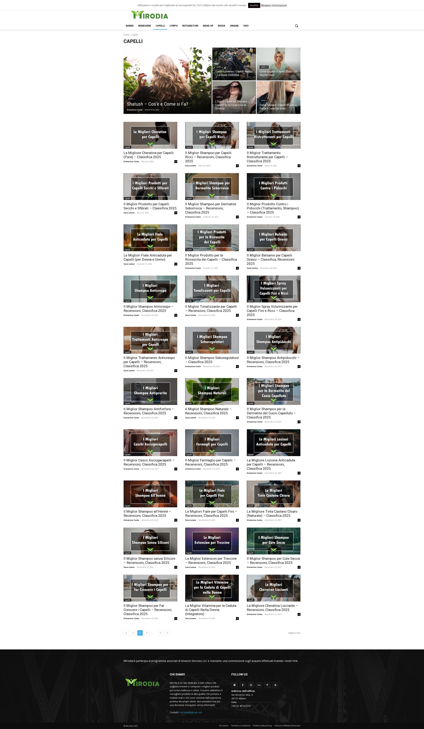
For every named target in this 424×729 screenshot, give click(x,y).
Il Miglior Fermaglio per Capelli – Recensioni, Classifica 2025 (210, 462)
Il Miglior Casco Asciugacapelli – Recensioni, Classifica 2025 (149, 462)
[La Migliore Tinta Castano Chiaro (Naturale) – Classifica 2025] (273, 493)
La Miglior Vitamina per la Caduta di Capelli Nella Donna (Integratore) (210, 610)
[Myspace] (259, 685)
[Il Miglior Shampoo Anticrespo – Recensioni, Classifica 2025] (150, 289)
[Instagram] (251, 685)
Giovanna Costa (131, 161)
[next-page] (167, 633)
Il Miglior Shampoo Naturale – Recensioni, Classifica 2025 (208, 411)
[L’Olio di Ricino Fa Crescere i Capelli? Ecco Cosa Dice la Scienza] (234, 97)
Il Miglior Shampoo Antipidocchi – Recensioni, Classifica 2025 (273, 360)
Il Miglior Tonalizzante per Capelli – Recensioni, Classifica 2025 (211, 309)
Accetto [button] (254, 5)
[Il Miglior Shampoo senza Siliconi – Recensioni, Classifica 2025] (150, 541)
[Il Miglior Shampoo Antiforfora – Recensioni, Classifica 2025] (150, 391)
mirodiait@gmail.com (191, 712)
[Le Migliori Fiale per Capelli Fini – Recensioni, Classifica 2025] (212, 493)
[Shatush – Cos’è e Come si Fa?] (168, 81)
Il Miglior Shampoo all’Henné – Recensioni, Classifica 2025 (147, 513)
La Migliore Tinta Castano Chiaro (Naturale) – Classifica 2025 (272, 513)
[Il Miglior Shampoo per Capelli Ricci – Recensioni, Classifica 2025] (212, 135)
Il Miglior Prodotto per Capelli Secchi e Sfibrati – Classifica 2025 (150, 206)
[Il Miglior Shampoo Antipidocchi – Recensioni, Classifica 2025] (273, 340)
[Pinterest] (267, 685)
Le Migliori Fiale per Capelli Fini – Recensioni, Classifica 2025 (211, 513)
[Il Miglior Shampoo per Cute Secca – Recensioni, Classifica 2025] (273, 541)
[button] (296, 26)
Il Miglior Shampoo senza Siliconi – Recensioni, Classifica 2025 (149, 561)
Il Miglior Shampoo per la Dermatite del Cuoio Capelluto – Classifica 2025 (271, 413)
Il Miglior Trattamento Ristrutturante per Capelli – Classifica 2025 (267, 157)
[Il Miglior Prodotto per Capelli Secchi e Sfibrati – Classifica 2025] (150, 186)
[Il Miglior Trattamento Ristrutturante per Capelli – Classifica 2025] (273, 135)
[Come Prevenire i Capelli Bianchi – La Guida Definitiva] (234, 64)
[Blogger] (234, 685)
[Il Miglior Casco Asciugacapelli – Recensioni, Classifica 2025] (150, 442)
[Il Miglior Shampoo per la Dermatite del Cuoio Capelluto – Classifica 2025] (273, 391)
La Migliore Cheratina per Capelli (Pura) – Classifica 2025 (149, 155)
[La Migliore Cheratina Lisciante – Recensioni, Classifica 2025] (273, 588)
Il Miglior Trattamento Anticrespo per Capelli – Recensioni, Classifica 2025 (149, 362)
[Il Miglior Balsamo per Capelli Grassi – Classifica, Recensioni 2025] (273, 237)
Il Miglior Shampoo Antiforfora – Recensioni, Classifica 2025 (149, 411)
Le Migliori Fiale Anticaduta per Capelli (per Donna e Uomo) (148, 257)
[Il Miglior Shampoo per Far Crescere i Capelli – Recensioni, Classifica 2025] (150, 588)
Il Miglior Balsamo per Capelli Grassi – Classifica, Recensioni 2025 (270, 259)
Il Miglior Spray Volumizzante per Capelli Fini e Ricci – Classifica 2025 (272, 311)
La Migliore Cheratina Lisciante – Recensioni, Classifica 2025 (272, 608)
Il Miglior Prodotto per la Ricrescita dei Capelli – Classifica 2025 (211, 259)
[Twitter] (275, 685)
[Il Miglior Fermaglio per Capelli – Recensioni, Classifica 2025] (212, 442)
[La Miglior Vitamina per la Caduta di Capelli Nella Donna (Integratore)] (212, 588)
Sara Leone (190, 165)
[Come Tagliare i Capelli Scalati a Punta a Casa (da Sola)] (278, 97)
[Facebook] (242, 685)
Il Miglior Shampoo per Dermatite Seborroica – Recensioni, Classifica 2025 (210, 208)
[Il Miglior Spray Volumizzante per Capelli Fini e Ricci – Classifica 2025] (273, 289)
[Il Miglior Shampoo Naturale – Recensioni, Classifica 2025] (212, 391)
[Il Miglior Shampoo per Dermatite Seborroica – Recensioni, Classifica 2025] (212, 186)
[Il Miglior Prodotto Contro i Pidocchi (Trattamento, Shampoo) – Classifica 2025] (273, 186)
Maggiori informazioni (274, 5)
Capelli (131, 99)
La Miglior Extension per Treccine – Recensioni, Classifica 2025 (211, 561)
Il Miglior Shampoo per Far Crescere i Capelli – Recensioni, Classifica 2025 (148, 610)
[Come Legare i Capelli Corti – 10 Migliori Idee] (278, 64)
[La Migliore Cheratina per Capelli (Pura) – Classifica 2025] (150, 135)
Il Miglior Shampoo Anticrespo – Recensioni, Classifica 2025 (149, 309)
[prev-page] (126, 633)
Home (126, 34)
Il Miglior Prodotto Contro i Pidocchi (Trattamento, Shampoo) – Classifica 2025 (273, 208)
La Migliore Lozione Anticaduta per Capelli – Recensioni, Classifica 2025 (271, 464)
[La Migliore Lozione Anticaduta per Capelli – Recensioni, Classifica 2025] (273, 442)
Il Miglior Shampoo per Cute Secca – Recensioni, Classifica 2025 (273, 561)
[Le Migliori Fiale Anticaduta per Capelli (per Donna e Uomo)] (150, 237)
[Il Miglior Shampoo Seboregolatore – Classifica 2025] (212, 340)
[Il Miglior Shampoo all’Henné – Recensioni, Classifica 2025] (150, 493)
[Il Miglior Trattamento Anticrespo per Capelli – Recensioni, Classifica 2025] (150, 340)
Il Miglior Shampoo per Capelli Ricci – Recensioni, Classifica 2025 (208, 157)
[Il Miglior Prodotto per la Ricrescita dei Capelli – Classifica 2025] (212, 237)
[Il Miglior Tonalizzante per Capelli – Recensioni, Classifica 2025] (212, 289)
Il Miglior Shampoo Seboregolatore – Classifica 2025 (212, 360)
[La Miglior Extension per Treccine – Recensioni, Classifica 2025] (212, 541)
